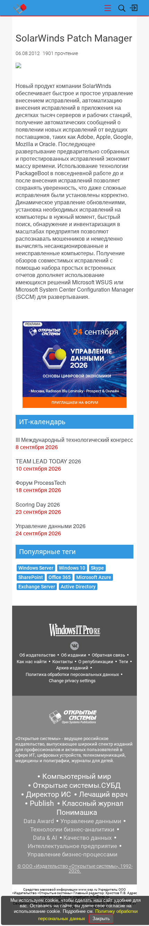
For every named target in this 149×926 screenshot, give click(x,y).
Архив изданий (72, 667)
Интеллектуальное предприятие (72, 846)
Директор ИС (48, 794)
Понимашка (76, 812)
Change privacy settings (72, 680)
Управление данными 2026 (51, 526)
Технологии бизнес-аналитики (72, 829)
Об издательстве (37, 655)
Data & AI (45, 837)
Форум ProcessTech (41, 483)
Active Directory (78, 586)
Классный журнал (92, 803)
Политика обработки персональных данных (72, 674)
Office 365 (60, 577)
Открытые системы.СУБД (77, 785)
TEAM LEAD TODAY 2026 (48, 461)
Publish (42, 803)
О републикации (95, 661)
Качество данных (87, 837)
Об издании (73, 655)
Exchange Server (36, 586)
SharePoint (30, 577)
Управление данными (90, 821)
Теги (123, 661)
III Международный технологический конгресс (74, 440)
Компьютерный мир (76, 776)
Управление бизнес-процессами (72, 854)
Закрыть (101, 918)
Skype (97, 568)
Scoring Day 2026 (38, 504)
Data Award (39, 821)
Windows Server (35, 568)
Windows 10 (72, 568)
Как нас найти (32, 661)
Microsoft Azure (93, 577)
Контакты (62, 661)
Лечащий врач (103, 794)
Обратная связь (108, 655)
